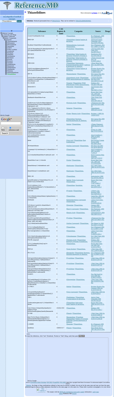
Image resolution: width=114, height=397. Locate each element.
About (61, 393)
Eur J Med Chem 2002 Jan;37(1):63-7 (98, 237)
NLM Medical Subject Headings (38, 382)
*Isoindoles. (79, 185)
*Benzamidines (70, 317)
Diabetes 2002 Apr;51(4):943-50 (96, 240)
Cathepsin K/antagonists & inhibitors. (78, 65)
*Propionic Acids (71, 103)
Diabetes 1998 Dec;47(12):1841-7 (96, 308)
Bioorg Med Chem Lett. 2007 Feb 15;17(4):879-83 (96, 161)
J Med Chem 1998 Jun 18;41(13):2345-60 (98, 318)
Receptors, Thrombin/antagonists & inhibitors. (78, 253)
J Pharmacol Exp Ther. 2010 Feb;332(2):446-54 (97, 104)
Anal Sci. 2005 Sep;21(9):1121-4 (96, 186)
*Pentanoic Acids (71, 240)
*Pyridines (69, 218)
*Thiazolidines (70, 39)
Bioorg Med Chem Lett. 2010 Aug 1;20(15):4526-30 (96, 93)
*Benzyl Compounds (72, 209)
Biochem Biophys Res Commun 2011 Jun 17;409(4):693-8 (97, 70)
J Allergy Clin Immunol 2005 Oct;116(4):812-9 (96, 192)
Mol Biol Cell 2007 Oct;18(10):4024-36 (97, 146)
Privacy (74, 393)
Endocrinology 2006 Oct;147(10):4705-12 (97, 177)
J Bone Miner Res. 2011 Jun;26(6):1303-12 (97, 64)
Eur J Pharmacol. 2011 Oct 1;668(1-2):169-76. (98, 45)
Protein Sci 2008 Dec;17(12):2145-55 (97, 130)
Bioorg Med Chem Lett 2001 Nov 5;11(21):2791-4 (96, 245)
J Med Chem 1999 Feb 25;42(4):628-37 (98, 292)
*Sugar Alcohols (71, 249)
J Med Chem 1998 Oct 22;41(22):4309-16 (98, 314)
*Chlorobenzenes (71, 236)
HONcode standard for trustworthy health (72, 392)
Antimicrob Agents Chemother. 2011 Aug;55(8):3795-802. (97, 41)
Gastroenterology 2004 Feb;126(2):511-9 (97, 213)
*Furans (68, 113)
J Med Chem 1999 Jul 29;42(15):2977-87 (97, 258)
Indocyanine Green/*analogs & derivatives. (75, 303)
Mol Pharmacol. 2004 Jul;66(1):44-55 (97, 209)
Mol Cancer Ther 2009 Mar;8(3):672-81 (97, 119)
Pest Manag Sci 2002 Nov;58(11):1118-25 (97, 224)
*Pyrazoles (69, 190)
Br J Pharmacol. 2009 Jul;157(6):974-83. (97, 36)
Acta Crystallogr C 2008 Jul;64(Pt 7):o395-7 (96, 136)
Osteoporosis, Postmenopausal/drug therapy (75, 64)
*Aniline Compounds (72, 145)
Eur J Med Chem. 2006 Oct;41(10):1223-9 (98, 167)
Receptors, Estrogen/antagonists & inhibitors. (76, 119)
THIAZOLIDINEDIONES (83, 21)
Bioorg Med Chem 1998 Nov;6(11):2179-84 (97, 304)
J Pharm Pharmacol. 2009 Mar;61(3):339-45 (97, 125)
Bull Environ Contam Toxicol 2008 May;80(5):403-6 (97, 141)
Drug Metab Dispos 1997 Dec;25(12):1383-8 (98, 329)
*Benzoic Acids (76, 113)
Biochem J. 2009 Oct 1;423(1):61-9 (97, 114)
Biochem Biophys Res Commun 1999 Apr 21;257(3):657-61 (97, 288)
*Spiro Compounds (77, 180)
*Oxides (68, 160)
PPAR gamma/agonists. (82, 84)
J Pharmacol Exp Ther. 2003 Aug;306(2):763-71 (97, 219)
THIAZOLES (56, 21)
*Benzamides (70, 252)
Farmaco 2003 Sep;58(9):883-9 (96, 206)
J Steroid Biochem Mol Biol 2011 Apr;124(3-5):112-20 (97, 79)
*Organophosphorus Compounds (76, 200)
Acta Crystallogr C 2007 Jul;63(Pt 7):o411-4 (96, 151)
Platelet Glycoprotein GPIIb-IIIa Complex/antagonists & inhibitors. (77, 320)
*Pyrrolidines (70, 258)
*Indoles (68, 124)
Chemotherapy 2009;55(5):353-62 (96, 109)
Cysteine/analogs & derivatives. (75, 299)
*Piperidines (79, 317)
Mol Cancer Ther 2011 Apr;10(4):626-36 (97, 74)
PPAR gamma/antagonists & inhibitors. (78, 79)
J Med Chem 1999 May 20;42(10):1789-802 (97, 281)
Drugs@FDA (56, 382)
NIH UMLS (49, 382)
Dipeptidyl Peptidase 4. (80, 55)
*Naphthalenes (70, 297)
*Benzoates (69, 324)
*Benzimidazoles (71, 74)
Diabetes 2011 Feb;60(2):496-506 (96, 83)
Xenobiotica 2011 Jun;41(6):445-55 (96, 54)
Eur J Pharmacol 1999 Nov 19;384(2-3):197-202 (97, 254)
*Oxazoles (69, 83)
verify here (95, 392)
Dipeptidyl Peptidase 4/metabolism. (77, 241)
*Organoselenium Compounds (75, 45)
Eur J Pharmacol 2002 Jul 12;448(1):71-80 (97, 227)
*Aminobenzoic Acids (72, 77)
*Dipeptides (69, 205)
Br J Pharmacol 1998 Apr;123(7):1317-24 (97, 325)
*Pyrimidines (70, 48)
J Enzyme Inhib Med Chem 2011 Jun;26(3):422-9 (97, 50)
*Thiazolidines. (70, 36)
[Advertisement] (67, 359)
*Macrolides (69, 86)
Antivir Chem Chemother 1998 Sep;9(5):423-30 (96, 298)
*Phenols (69, 313)
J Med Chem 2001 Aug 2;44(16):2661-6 (97, 249)
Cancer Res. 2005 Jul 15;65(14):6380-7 (97, 197)
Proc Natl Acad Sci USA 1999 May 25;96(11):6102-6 (96, 275)
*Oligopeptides (70, 279)
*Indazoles (69, 108)
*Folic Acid (69, 140)
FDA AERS (63, 382)
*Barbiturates (70, 165)
